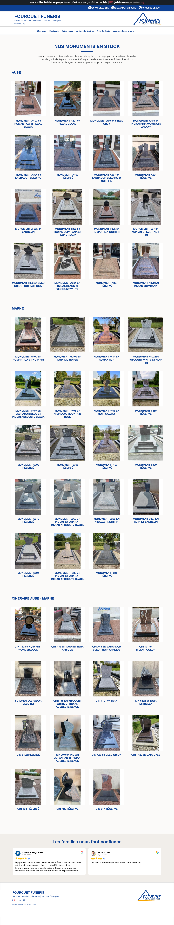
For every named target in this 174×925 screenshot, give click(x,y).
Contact (15, 904)
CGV (34, 904)
